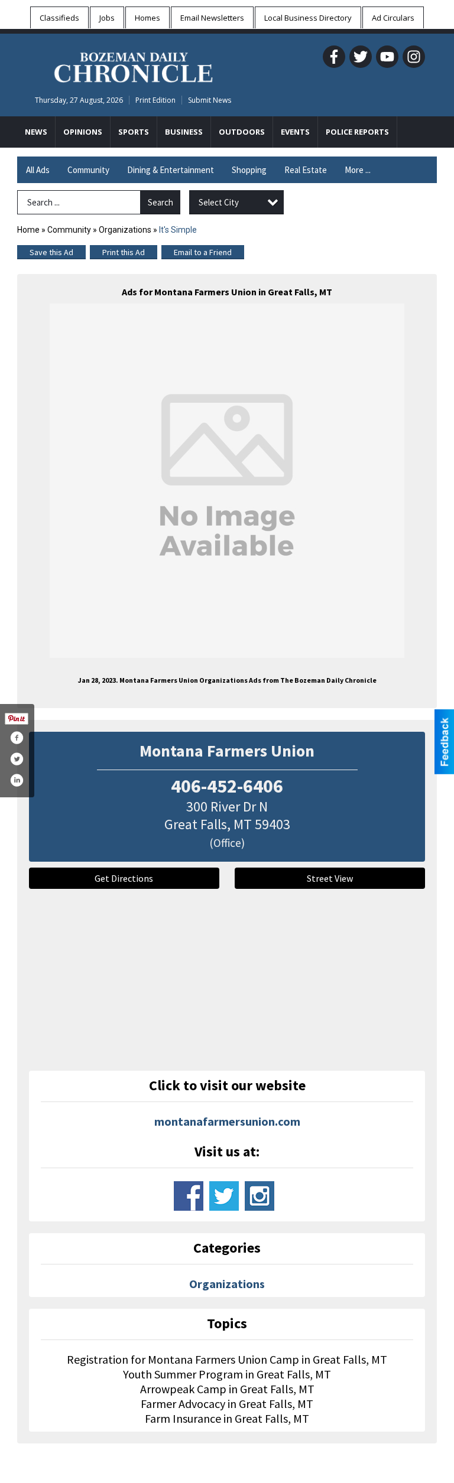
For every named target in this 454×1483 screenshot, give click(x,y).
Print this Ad (123, 252)
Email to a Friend (203, 252)
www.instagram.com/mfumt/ (259, 1196)
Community (88, 169)
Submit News (209, 100)
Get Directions (124, 878)
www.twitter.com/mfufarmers (224, 1196)
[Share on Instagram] (16, 780)
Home (28, 229)
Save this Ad (51, 252)
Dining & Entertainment (170, 169)
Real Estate (305, 169)
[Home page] (133, 65)
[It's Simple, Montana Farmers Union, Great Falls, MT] (227, 481)
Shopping (249, 169)
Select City (219, 202)
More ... (358, 169)
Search (160, 202)
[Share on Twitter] (16, 759)
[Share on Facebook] (16, 737)
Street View (330, 878)
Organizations (125, 229)
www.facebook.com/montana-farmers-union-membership (188, 1196)
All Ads (38, 169)
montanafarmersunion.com (227, 1121)
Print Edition (155, 100)
